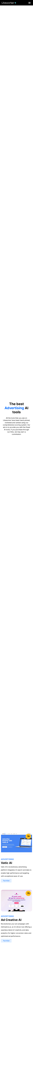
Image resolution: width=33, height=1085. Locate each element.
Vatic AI (6, 863)
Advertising (7, 859)
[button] (29, 2)
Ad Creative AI (11, 920)
